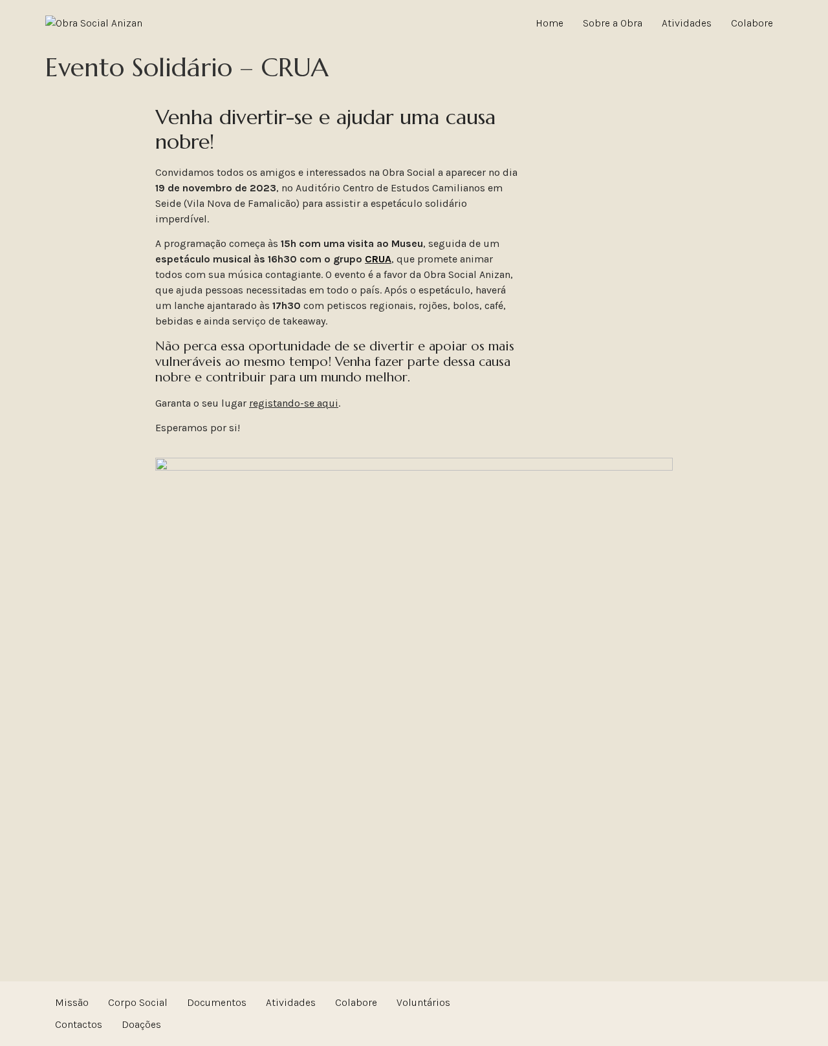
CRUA (378, 259)
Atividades (687, 23)
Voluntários (423, 1002)
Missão (72, 1002)
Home (549, 23)
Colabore (752, 23)
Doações (141, 1024)
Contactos (78, 1024)
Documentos (216, 1002)
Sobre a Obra (612, 23)
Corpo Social (138, 1002)
